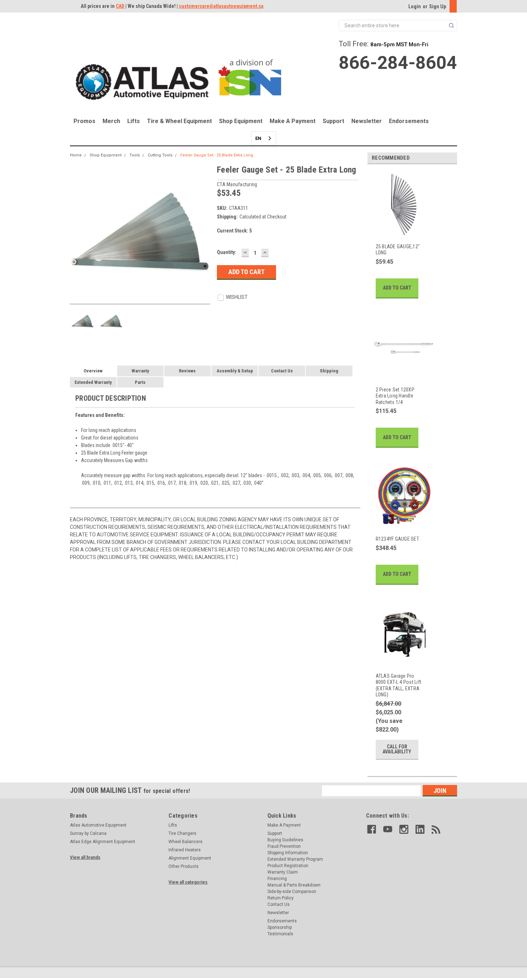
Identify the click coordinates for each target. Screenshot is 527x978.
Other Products (183, 866)
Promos (84, 121)
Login (414, 6)
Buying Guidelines (285, 839)
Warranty (140, 370)
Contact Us (282, 370)
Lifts (133, 121)
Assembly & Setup (235, 370)
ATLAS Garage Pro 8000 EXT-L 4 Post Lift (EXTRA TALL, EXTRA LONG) (399, 685)
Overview (93, 370)
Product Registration (287, 865)
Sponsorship (279, 927)
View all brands (85, 857)
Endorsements (409, 121)
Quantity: (226, 252)
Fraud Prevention (284, 846)
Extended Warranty (93, 382)
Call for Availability (397, 749)
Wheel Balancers (185, 841)
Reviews (187, 370)
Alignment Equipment (189, 858)
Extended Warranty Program (295, 859)
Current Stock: (234, 231)
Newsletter (366, 121)
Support (333, 121)
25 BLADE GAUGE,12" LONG (398, 250)
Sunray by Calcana (88, 833)
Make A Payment (292, 121)
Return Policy (280, 898)
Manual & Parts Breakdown (294, 885)
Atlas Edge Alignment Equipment (102, 841)
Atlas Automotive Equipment (98, 825)
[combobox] (263, 138)
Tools (134, 155)
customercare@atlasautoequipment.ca (221, 6)
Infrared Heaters (184, 849)
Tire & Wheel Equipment (179, 121)
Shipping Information (287, 852)
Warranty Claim (282, 872)
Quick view (399, 232)
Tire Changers (182, 833)
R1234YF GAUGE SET (397, 539)
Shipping (329, 370)
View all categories (188, 882)
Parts (140, 382)
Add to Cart (397, 288)
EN (258, 138)
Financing (277, 878)
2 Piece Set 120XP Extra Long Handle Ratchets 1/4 (395, 396)
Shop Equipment (240, 121)
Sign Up (437, 6)
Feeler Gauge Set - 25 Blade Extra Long (216, 155)
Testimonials (280, 933)
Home (76, 155)
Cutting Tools (160, 155)
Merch (111, 121)
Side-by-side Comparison (291, 891)
